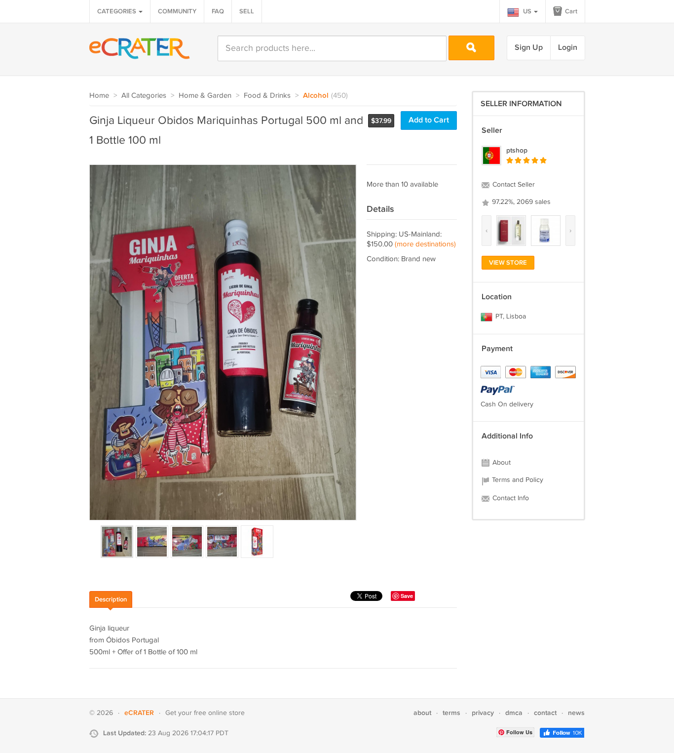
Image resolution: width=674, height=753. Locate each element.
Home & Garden (205, 95)
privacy (483, 713)
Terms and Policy (516, 480)
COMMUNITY (177, 11)
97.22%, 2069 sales (520, 202)
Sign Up (529, 47)
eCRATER (139, 713)
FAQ (218, 11)
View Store (508, 263)
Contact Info (509, 498)
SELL (246, 11)
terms (451, 713)
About (500, 463)
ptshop (516, 150)
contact (545, 713)
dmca (514, 713)
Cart (570, 11)
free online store (219, 713)
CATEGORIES (117, 11)
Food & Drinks (267, 95)
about (422, 713)
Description (111, 599)
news (576, 713)
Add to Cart (429, 120)
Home (99, 95)
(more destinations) (425, 244)
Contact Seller (512, 185)
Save (407, 595)
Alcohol (316, 95)
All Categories (143, 95)
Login (567, 47)
